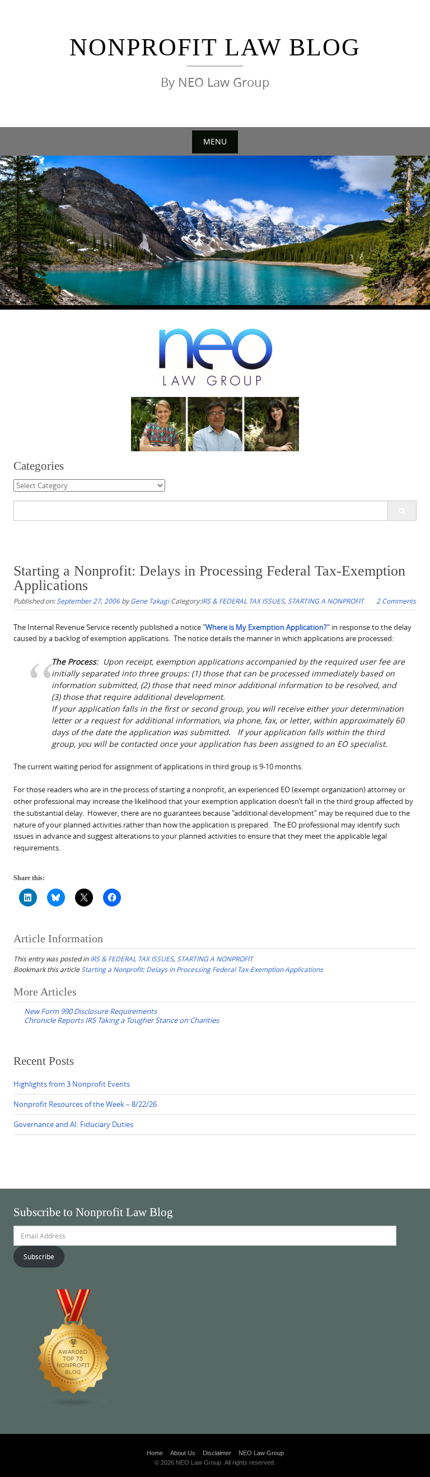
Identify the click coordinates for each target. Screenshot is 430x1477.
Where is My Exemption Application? (266, 627)
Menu (215, 141)
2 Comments (396, 600)
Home (155, 1453)
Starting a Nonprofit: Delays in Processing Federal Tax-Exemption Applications (202, 969)
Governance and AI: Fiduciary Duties (73, 1124)
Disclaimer (217, 1453)
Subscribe (39, 1256)
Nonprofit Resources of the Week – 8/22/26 (85, 1104)
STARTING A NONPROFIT (326, 600)
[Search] (402, 511)
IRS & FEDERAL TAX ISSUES (242, 600)
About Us (182, 1453)
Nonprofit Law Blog (215, 47)
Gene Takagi (149, 600)
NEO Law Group (261, 1453)
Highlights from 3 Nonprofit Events (71, 1084)
